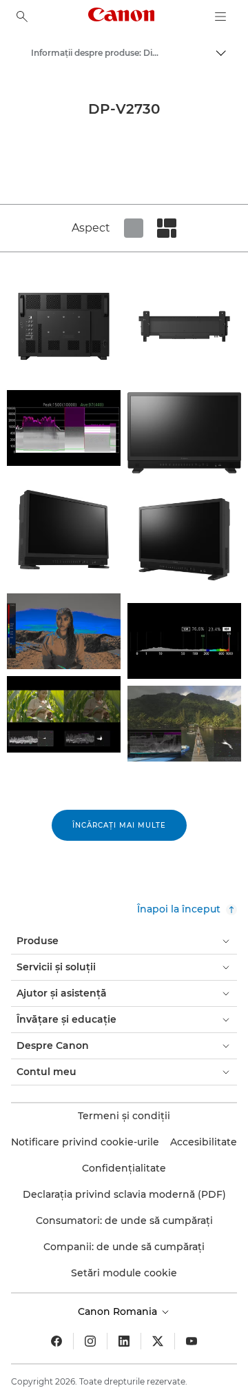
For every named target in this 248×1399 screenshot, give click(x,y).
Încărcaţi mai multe (119, 825)
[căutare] (22, 17)
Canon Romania (119, 1311)
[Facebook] (56, 1341)
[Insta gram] (90, 1341)
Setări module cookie (124, 1273)
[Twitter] (157, 1341)
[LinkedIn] (124, 1341)
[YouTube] (191, 1341)
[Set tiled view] (133, 228)
